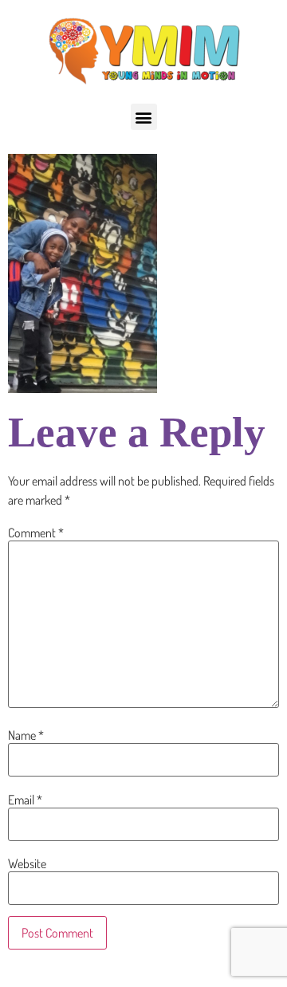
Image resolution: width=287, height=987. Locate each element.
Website (27, 863)
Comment (36, 532)
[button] (144, 117)
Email (25, 799)
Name (26, 735)
